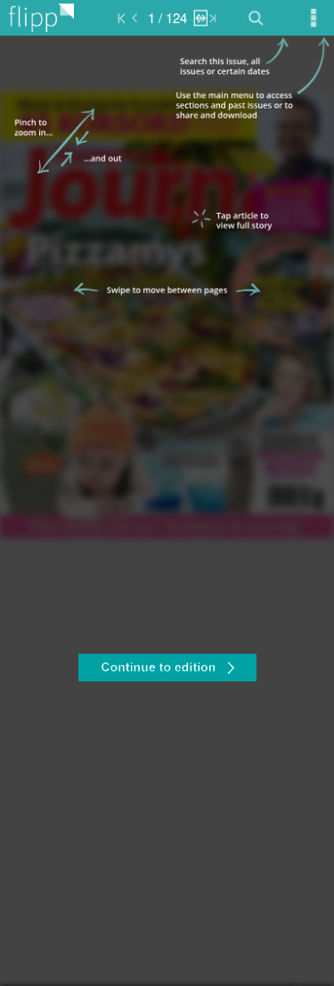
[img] (167, 511)
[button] (167, 670)
